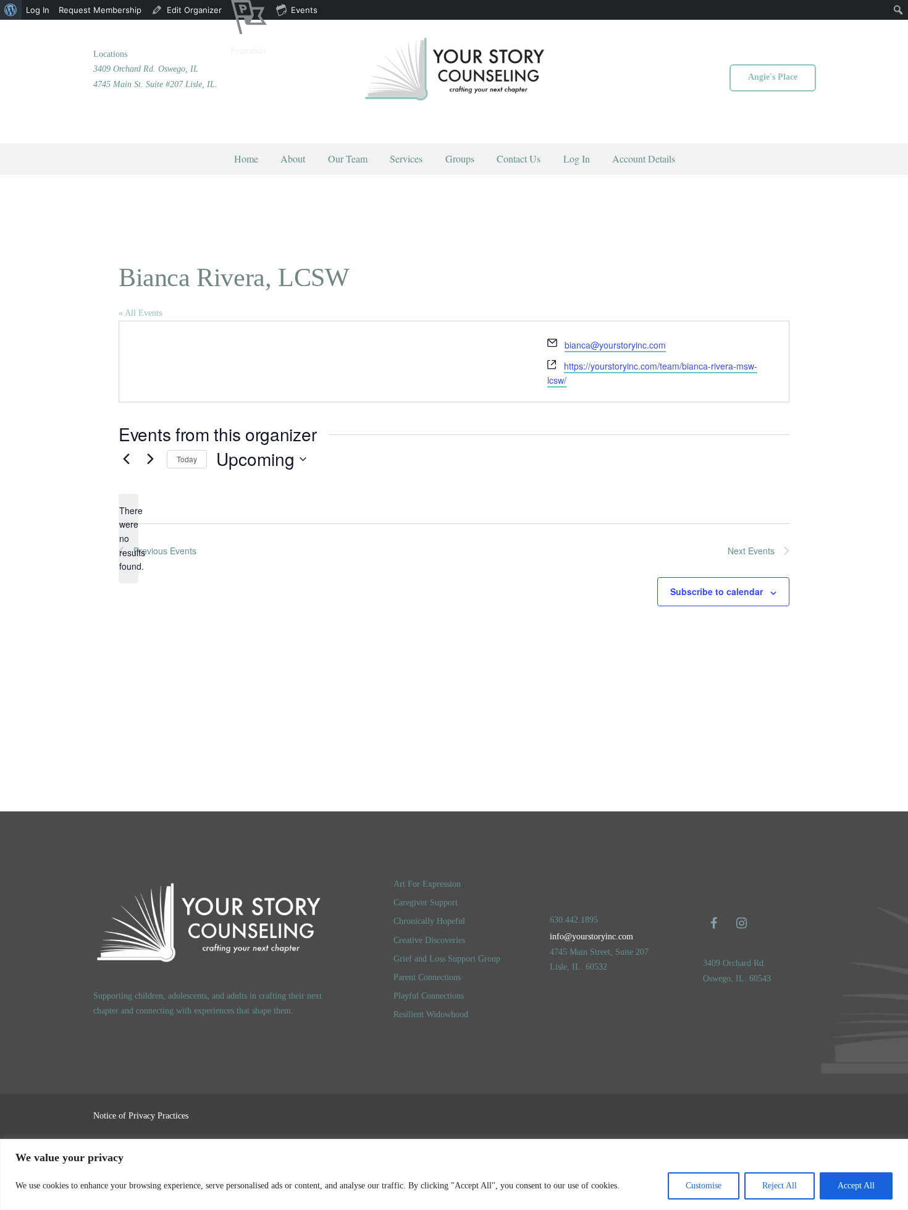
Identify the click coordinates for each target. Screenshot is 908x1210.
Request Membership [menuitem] (100, 10)
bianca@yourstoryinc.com (615, 345)
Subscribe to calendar (716, 591)
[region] (454, 1174)
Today (187, 459)
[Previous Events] (126, 459)
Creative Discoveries (429, 940)
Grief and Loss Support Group (446, 958)
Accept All (856, 1185)
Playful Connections (428, 996)
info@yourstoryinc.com (591, 936)
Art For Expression (427, 884)
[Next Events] (150, 459)
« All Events (140, 313)
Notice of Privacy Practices (140, 1115)
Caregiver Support (425, 902)
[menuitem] (11, 10)
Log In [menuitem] (37, 10)
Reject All (779, 1185)
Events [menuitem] (304, 10)
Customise (703, 1185)
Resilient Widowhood (430, 1014)
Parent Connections (427, 977)
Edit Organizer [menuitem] (194, 10)
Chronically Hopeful (429, 921)
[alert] (128, 538)
